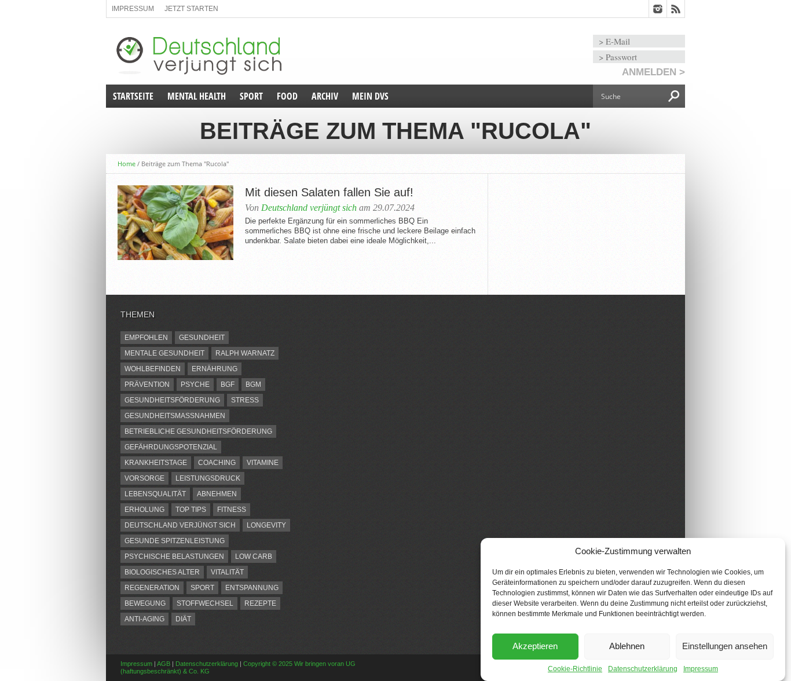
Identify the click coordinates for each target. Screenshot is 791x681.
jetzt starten (191, 9)
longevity (266, 525)
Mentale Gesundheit (164, 353)
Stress (245, 400)
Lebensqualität (155, 494)
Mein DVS (370, 96)
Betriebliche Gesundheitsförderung (198, 431)
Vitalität (227, 572)
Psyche (195, 384)
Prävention (147, 384)
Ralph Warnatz (244, 353)
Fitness (231, 510)
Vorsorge (144, 478)
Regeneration (152, 588)
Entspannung (252, 588)
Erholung (144, 510)
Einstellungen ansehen (724, 646)
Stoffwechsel (205, 603)
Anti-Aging (144, 619)
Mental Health (196, 96)
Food (287, 96)
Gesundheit (202, 338)
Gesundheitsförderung (172, 400)
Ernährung (214, 369)
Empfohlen (146, 338)
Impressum (700, 668)
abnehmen (217, 494)
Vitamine (263, 463)
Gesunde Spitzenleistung (174, 541)
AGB (163, 663)
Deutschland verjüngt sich (309, 208)
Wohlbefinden (152, 369)
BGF (228, 384)
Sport (251, 96)
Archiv (325, 96)
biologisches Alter (162, 572)
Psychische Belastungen (174, 556)
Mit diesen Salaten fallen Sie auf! (329, 192)
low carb (253, 556)
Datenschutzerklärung (643, 668)
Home (127, 163)
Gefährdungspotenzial (170, 447)
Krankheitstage (155, 463)
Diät (183, 619)
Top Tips (190, 510)
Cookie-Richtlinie (575, 668)
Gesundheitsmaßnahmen (174, 416)
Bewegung (145, 603)
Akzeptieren (535, 646)
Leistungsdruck (207, 478)
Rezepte (260, 603)
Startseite (133, 96)
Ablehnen (626, 646)
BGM (253, 384)
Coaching (217, 463)
